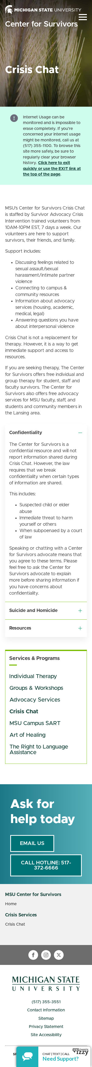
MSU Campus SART (35, 723)
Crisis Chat (23, 712)
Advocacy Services (34, 700)
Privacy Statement (46, 1027)
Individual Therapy (33, 676)
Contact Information (46, 1010)
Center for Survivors (41, 24)
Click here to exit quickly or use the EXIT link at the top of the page (52, 168)
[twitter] (59, 955)
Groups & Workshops (36, 688)
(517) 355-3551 (46, 1002)
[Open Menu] (83, 17)
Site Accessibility (46, 1035)
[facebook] (33, 955)
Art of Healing (27, 735)
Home (11, 904)
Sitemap (46, 1018)
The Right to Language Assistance (39, 749)
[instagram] (46, 955)
